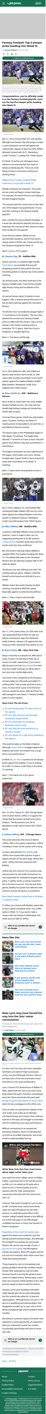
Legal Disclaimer (35, 1385)
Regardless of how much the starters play (20, 1232)
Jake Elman (9, 1030)
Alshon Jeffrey (11, 834)
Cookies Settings (9, 1393)
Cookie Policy (8, 1385)
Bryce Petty (11, 650)
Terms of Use (34, 1380)
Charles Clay (11, 256)
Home (4, 1361)
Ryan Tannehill (28, 665)
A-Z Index (32, 1389)
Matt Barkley (27, 852)
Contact (31, 1376)
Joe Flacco (18, 759)
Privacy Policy (8, 1380)
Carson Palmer (17, 747)
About (4, 1376)
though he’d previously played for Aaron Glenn (22, 1101)
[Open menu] (3, 3)
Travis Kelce (7, 265)
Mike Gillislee (11, 526)
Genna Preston (11, 50)
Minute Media (13, 1398)
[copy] (15, 54)
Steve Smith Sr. (12, 393)
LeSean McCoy (9, 542)
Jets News (12, 1361)
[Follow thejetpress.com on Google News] (40, 927)
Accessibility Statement (12, 1389)
